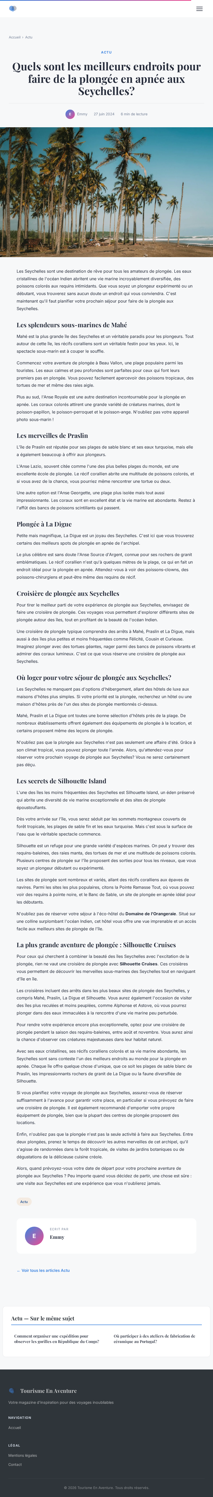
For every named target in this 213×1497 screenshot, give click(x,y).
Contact (15, 1464)
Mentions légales (22, 1455)
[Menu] (199, 9)
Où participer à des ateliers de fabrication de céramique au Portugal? (154, 1338)
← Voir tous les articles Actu (43, 1270)
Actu (28, 37)
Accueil (15, 37)
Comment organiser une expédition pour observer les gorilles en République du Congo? (56, 1338)
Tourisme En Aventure (48, 1390)
